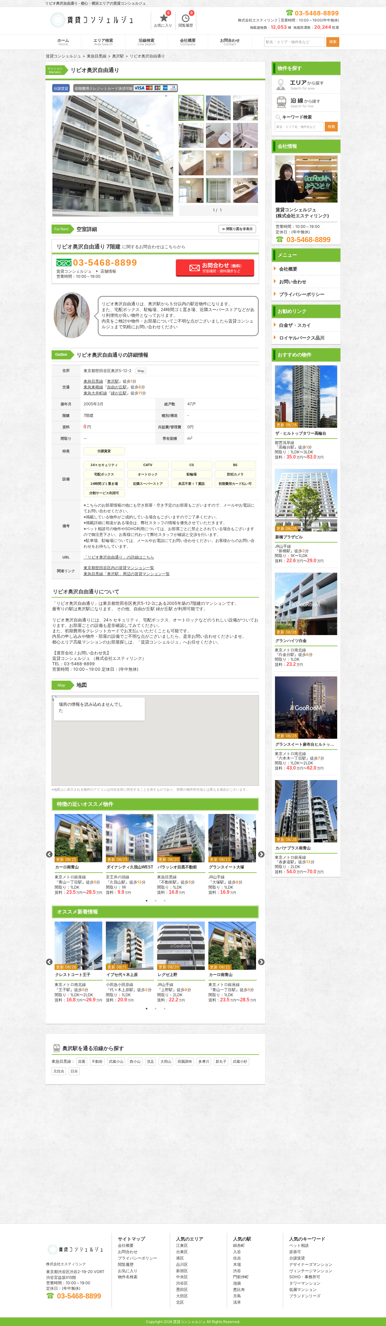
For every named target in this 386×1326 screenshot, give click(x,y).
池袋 (237, 1283)
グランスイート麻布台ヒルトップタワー (306, 744)
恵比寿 (239, 1289)
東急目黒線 (93, 381)
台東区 (182, 1251)
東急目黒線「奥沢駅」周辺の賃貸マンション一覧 (127, 573)
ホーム (63, 42)
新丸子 (221, 1061)
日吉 (74, 1071)
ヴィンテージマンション (310, 1270)
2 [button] (156, 901)
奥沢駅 (113, 381)
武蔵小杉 (240, 1061)
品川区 (182, 1264)
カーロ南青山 (67, 867)
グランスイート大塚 (226, 867)
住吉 (237, 1258)
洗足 (150, 1061)
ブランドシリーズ (305, 1295)
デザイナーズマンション (310, 1264)
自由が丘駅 (117, 386)
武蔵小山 (116, 1061)
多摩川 (203, 1061)
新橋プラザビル (289, 537)
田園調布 (185, 1061)
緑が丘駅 (119, 393)
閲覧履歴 (186, 20)
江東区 (182, 1245)
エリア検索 (103, 42)
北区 (180, 1302)
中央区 (182, 1276)
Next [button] (261, 854)
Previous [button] (49, 854)
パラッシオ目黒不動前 (177, 867)
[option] (78, 854)
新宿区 (182, 1270)
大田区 (182, 1295)
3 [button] (165, 901)
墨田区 (182, 1289)
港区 (180, 1258)
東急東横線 (93, 386)
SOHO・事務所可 (304, 1276)
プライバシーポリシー (137, 1258)
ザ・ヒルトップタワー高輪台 (300, 433)
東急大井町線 (95, 393)
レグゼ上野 (167, 974)
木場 (237, 1264)
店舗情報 (108, 271)
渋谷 (237, 1270)
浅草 (237, 1302)
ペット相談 (299, 1245)
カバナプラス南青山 (293, 848)
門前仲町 (241, 1276)
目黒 (81, 1061)
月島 (237, 1295)
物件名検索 (128, 1276)
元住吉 (58, 1071)
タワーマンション (305, 1283)
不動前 (97, 1061)
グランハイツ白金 (291, 640)
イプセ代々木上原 (122, 974)
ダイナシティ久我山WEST (129, 867)
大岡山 (165, 1061)
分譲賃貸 (297, 1258)
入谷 (237, 1251)
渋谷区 (182, 1283)
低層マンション (303, 1289)
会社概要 (188, 42)
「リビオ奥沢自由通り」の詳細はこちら (119, 557)
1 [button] (147, 901)
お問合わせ (230, 42)
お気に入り (163, 20)
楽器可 (295, 1251)
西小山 (135, 1061)
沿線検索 (147, 42)
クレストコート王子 (72, 974)
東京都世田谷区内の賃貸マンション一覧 (119, 567)
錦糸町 (239, 1245)
